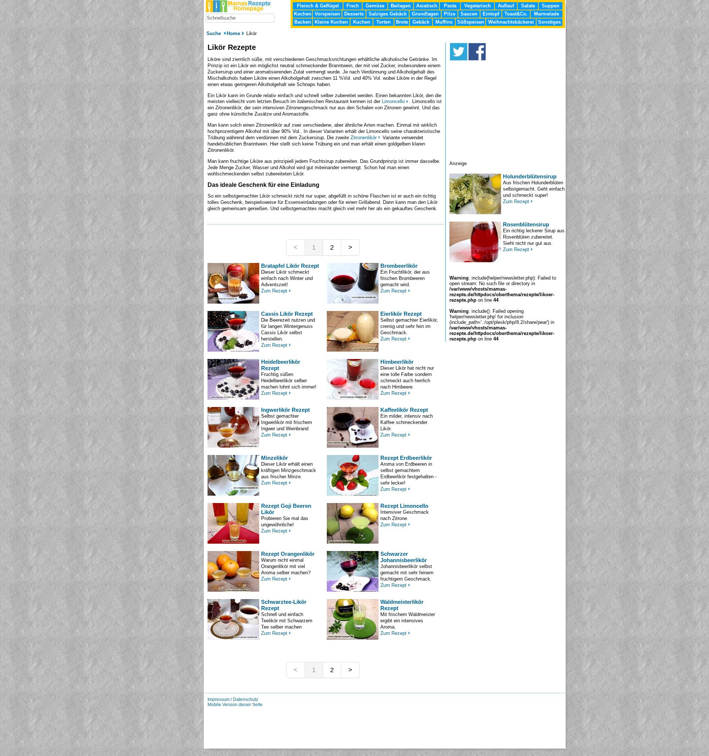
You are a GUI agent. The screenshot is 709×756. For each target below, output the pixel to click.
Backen (302, 22)
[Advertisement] (507, 114)
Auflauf (506, 5)
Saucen (468, 14)
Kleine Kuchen (331, 22)
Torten (383, 22)
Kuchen (361, 22)
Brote (402, 22)
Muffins (443, 22)
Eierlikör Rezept (401, 314)
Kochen (302, 14)
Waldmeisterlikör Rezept (402, 605)
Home (233, 33)
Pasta (450, 5)
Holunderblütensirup (529, 176)
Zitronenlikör (363, 137)
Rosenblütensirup (526, 224)
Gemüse (375, 5)
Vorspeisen (327, 14)
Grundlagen (425, 14)
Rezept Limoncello (404, 506)
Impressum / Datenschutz (233, 699)
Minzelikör (274, 458)
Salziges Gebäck (388, 14)
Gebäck (420, 22)
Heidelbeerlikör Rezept (280, 365)
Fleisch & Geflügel (318, 5)
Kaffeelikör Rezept (404, 410)
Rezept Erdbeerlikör (406, 458)
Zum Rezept (274, 291)
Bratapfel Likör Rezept (290, 266)
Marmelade (546, 14)
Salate (528, 5)
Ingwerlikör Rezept (285, 410)
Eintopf (491, 14)
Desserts (354, 14)
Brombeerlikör (399, 266)
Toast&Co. (516, 14)
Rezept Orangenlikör (288, 554)
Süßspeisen (470, 22)
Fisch (352, 5)
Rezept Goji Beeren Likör (286, 509)
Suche (214, 33)
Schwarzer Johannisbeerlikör (403, 557)
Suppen (550, 5)
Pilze (449, 14)
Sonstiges (549, 22)
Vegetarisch (477, 5)
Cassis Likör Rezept (287, 314)
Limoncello (393, 101)
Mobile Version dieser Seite (235, 704)
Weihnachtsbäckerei (511, 22)
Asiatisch (426, 5)
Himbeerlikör (397, 362)
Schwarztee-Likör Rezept (283, 605)
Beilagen (401, 5)
